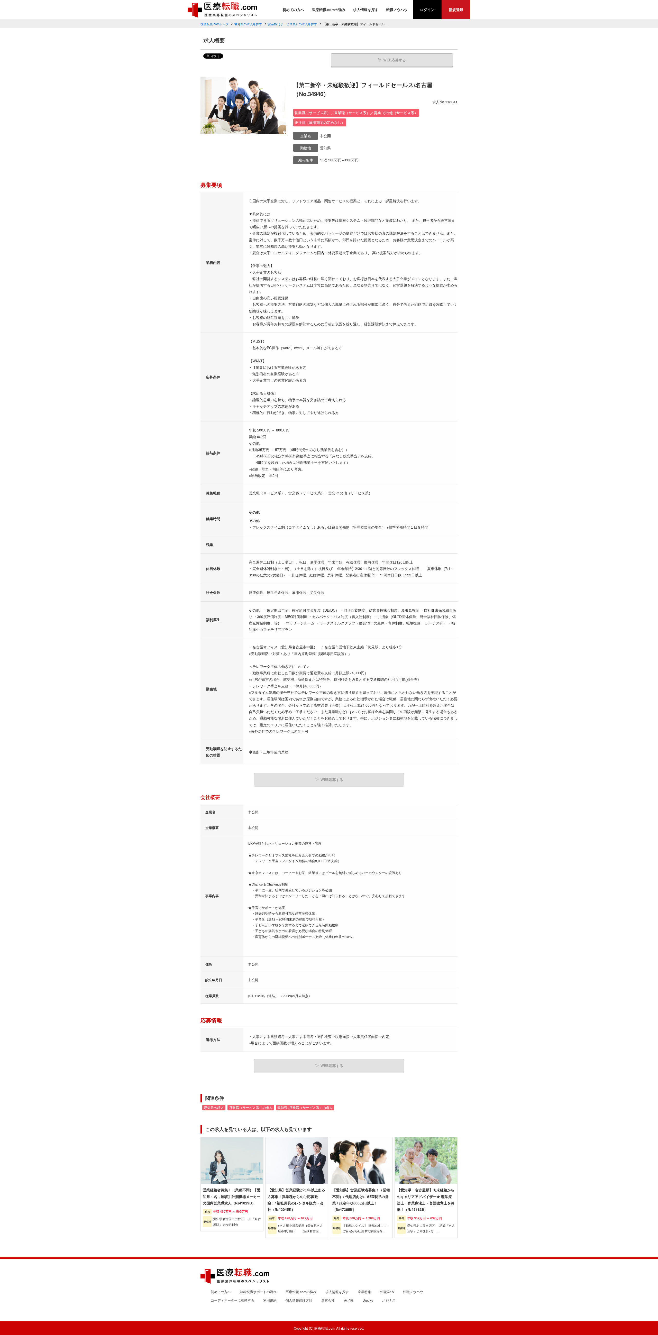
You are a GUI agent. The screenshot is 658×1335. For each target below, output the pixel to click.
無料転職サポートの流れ (258, 1291)
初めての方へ (293, 9)
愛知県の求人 (214, 1107)
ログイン (427, 9)
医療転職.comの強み (328, 9)
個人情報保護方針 (299, 1300)
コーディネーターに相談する (232, 1300)
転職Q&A (387, 1291)
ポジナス (389, 1300)
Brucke (368, 1300)
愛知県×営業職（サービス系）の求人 (305, 1107)
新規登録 (456, 9)
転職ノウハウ (397, 9)
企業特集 (364, 1291)
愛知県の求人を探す (248, 24)
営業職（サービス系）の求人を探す (292, 24)
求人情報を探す (365, 9)
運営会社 (328, 1300)
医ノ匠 (349, 1300)
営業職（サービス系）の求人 (250, 1107)
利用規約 (270, 1300)
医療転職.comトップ (214, 24)
